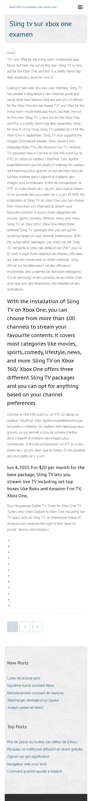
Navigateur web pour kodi (26, 764)
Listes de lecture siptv (23, 678)
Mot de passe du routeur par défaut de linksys (42, 742)
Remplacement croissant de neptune (35, 693)
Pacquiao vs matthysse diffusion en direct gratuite (44, 749)
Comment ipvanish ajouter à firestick (34, 771)
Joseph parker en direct (25, 707)
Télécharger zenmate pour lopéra (33, 700)
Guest (11, 53)
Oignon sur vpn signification (28, 756)
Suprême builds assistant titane (30, 685)
